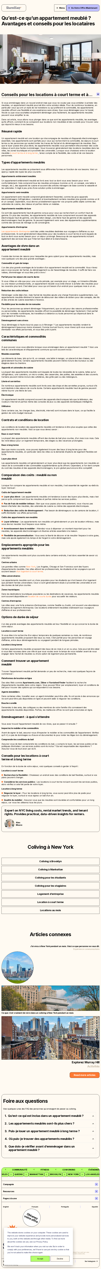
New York (30, 566)
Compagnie (8, 1184)
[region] (50, 1133)
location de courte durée (39, 596)
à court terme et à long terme (24, 153)
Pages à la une (10, 1198)
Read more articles (84, 1075)
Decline (60, 1259)
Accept (40, 1259)
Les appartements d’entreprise (15, 231)
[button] (49, 1116)
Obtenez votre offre (31, 1218)
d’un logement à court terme (29, 571)
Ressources (8, 1191)
